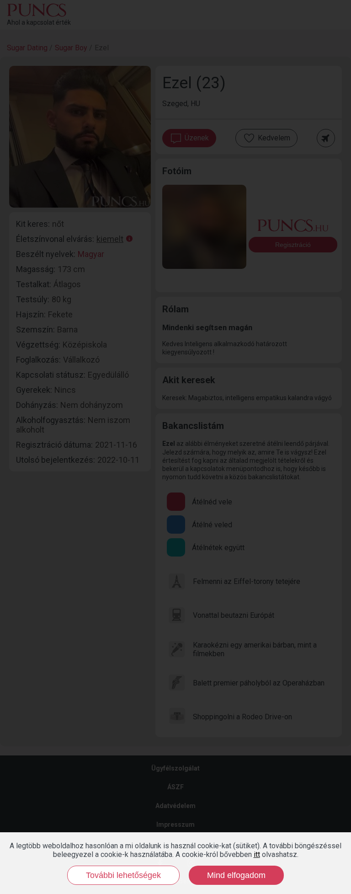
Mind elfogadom (236, 875)
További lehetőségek (123, 875)
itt (257, 854)
